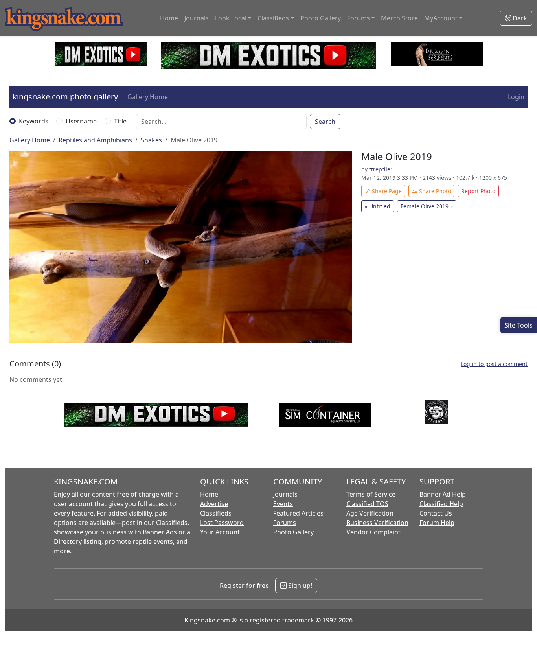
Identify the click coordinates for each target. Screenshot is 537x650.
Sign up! (299, 585)
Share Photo (434, 191)
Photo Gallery (320, 18)
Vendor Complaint (373, 532)
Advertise (214, 503)
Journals (196, 18)
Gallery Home (147, 96)
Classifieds (216, 513)
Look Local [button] (230, 18)
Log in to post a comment (494, 364)
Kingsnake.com (207, 620)
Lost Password (222, 522)
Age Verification (370, 513)
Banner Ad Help (442, 494)
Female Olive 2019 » (427, 206)
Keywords (33, 121)
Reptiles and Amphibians (95, 140)
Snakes (151, 140)
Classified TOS (367, 503)
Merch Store (399, 18)
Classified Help (441, 503)
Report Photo (478, 191)
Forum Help (436, 522)
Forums (284, 522)
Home (169, 18)
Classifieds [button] (273, 18)
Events (283, 503)
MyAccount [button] (441, 18)
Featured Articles (298, 513)
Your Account (220, 532)
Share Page (386, 191)
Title (120, 121)
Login (516, 96)
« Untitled (377, 206)
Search (325, 121)
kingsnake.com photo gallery (65, 96)
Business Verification (377, 522)
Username (81, 121)
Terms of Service (370, 494)
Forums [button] (358, 18)
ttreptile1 (381, 169)
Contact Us (435, 513)
